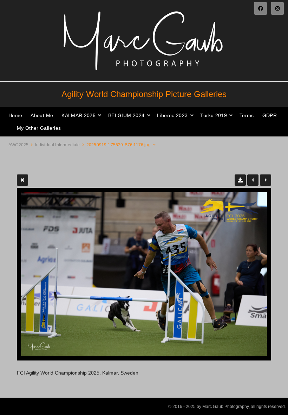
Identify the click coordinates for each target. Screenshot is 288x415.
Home (15, 115)
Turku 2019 (213, 115)
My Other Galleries (39, 128)
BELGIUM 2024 (126, 115)
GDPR (269, 115)
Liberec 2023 (172, 115)
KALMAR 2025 (78, 115)
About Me (42, 115)
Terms (247, 115)
